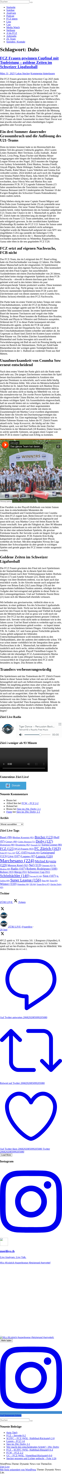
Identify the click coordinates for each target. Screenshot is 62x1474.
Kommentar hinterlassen (43, 73)
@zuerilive (26, 926)
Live (14, 856)
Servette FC (36, 876)
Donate (16, 785)
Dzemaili (36, 845)
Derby (44, 841)
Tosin (54, 881)
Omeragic (47, 866)
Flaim (9, 811)
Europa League (52, 844)
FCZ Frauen (24, 848)
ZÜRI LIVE (14, 926)
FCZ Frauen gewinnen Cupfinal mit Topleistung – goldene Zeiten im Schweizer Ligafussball (29, 62)
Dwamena (22, 844)
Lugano (28, 856)
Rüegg (20, 872)
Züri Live (5, 1466)
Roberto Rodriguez (41, 868)
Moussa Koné (17, 865)
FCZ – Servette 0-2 (16, 1435)
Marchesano (17, 860)
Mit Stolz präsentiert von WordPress (18, 1469)
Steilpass (10, 30)
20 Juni (3, 929)
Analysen (11, 13)
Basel (6, 837)
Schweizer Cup (39, 872)
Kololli (34, 852)
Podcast (10, 16)
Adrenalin (11, 36)
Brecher (44, 837)
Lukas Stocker (22, 73)
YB (33, 884)
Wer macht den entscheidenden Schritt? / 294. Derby (32, 1447)
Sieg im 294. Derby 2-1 (29, 809)
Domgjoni (7, 845)
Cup (8, 24)
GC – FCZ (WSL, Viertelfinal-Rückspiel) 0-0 (29, 1455)
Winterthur (23, 884)
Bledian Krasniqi (23, 837)
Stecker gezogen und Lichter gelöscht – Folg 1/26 (31, 1458)
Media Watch (13, 27)
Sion (49, 876)
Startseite (10, 7)
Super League (25, 880)
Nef (35, 865)
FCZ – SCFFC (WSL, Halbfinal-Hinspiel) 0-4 (29, 1449)
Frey (11, 853)
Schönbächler (14, 876)
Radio (18, 868)
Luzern (44, 856)
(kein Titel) (11, 1432)
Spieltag (10, 10)
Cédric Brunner (26, 841)
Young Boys (43, 884)
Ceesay (11, 841)
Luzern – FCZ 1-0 (15, 1441)
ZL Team (11, 39)
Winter (8, 884)
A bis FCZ (11, 33)
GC (22, 852)
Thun (45, 881)
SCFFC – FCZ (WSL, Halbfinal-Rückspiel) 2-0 (30, 1438)
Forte (4, 853)
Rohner (7, 872)
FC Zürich (47, 848)
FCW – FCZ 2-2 (30, 803)
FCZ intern (11, 18)
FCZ (7, 849)
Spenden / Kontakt (15, 41)
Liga (8, 21)
